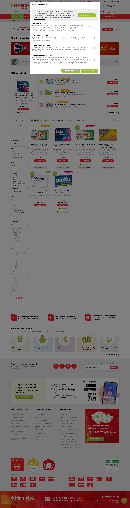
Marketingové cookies (43, 55)
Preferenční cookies (42, 45)
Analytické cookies (41, 35)
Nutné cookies (40, 23)
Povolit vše (88, 15)
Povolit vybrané (70, 70)
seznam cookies (39, 19)
